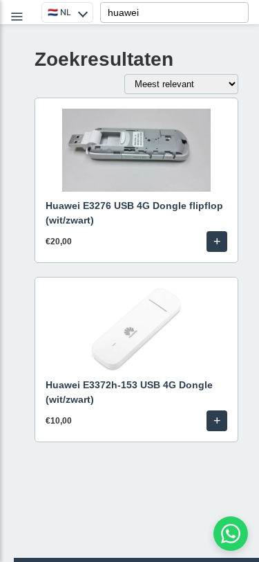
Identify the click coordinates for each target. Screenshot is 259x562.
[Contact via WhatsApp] (230, 533)
